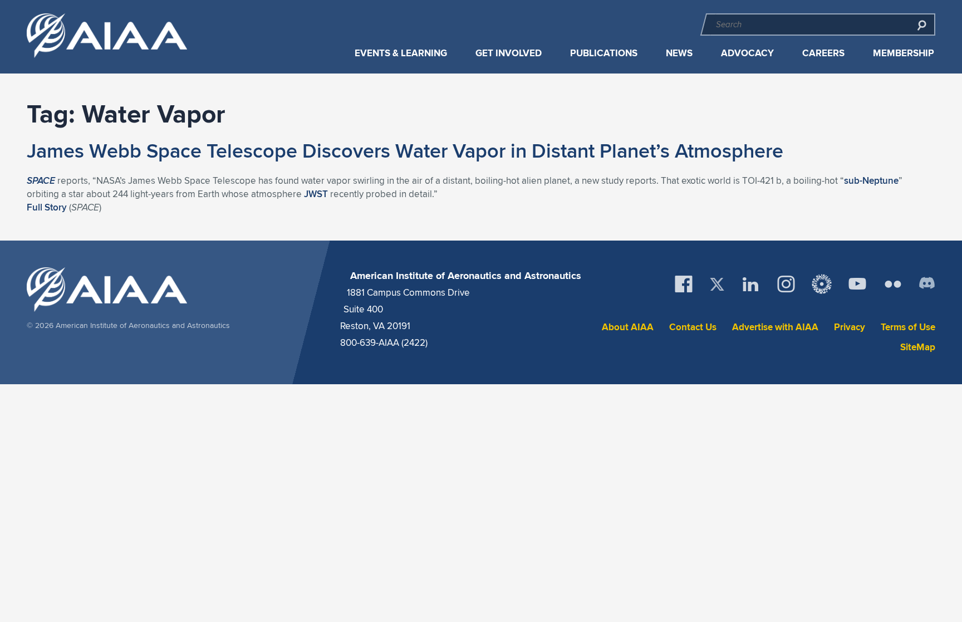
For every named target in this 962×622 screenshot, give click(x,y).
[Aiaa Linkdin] (750, 284)
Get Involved (508, 53)
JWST (316, 193)
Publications (603, 53)
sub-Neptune (871, 180)
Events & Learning (401, 53)
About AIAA (628, 327)
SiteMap (917, 347)
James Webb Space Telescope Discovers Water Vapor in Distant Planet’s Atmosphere (405, 150)
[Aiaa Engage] (821, 284)
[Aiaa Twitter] (717, 284)
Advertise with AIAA (775, 327)
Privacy (849, 327)
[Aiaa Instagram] (786, 284)
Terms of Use (908, 327)
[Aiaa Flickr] (893, 284)
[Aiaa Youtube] (857, 284)
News (679, 53)
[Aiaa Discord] (927, 284)
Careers (823, 53)
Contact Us (692, 327)
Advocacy (747, 53)
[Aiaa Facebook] (683, 284)
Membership (903, 53)
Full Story (47, 207)
